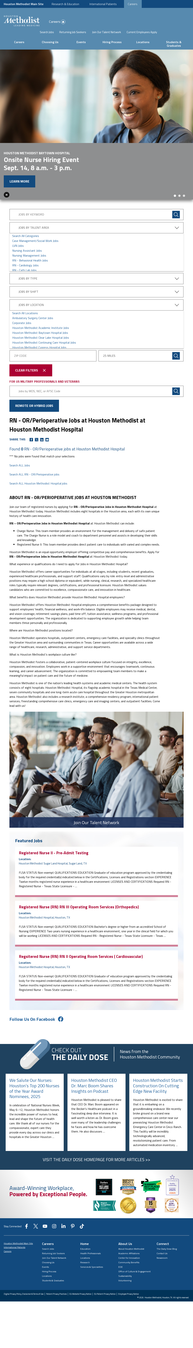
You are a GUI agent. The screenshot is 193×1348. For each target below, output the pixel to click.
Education (85, 1249)
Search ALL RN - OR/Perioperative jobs (34, 474)
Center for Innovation (129, 1258)
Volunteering (124, 1280)
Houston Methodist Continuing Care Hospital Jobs (44, 342)
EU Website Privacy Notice (80, 1294)
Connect (163, 1243)
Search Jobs (47, 32)
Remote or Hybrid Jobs (34, 405)
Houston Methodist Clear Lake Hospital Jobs (40, 337)
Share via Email (47, 439)
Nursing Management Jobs (29, 255)
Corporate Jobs (21, 323)
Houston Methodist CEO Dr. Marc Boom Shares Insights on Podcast (94, 1085)
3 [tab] (184, 196)
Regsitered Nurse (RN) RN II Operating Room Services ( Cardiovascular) (81, 956)
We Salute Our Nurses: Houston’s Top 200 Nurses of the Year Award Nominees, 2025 (34, 1088)
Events (81, 42)
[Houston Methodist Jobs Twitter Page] (35, 1227)
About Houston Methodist (131, 1249)
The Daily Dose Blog (167, 1249)
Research (85, 1262)
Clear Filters (26, 370)
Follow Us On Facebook (32, 1019)
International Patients (103, 4)
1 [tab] (175, 196)
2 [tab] (179, 196)
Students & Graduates (174, 44)
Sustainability (125, 1276)
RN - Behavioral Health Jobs (30, 260)
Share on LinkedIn (42, 439)
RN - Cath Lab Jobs (24, 270)
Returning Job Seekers (72, 32)
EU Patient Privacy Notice (105, 1294)
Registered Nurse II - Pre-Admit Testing (53, 853)
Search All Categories (25, 236)
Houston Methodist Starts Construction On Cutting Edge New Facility (158, 1085)
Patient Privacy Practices (56, 1294)
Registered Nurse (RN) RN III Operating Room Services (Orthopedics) (79, 907)
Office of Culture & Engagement (134, 1271)
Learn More (19, 181)
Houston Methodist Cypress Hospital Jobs (39, 347)
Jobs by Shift (28, 291)
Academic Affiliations (128, 1253)
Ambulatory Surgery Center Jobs (32, 318)
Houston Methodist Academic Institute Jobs (40, 328)
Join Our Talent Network (106, 32)
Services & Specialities (91, 1267)
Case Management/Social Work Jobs (35, 240)
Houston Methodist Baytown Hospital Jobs (40, 332)
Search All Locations (25, 313)
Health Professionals (90, 1253)
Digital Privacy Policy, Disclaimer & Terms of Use (24, 1294)
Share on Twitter (36, 439)
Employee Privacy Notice (128, 1294)
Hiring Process (112, 42)
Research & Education (65, 4)
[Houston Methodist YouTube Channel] (45, 1227)
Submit (176, 356)
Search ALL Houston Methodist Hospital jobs (38, 483)
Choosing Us (50, 42)
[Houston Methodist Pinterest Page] (72, 1227)
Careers (132, 4)
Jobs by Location (31, 305)
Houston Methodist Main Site (23, 4)
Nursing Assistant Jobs (27, 250)
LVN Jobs (18, 245)
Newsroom (162, 1258)
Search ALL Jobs (19, 465)
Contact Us (162, 1253)
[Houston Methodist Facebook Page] (26, 1227)
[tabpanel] (96, 125)
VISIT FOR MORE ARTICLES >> (96, 1159)
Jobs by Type (27, 278)
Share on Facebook (31, 439)
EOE (120, 1267)
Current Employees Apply (142, 32)
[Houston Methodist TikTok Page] (82, 1227)
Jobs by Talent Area (33, 227)
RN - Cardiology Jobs (25, 265)
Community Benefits (128, 1262)
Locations (142, 42)
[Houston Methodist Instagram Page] (54, 1227)
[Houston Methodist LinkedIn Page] (63, 1227)
